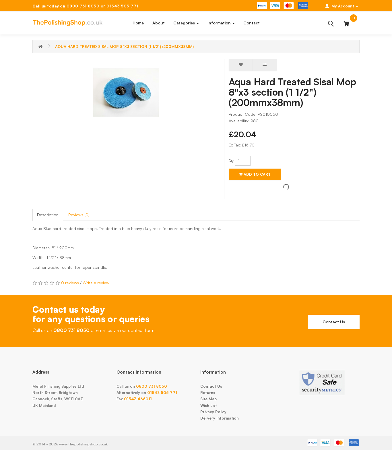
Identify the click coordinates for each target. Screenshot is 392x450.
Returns (207, 392)
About (158, 22)
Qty (231, 161)
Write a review (96, 282)
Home (138, 22)
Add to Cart (256, 174)
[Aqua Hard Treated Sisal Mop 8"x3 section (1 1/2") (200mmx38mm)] (126, 93)
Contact (251, 22)
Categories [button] (184, 22)
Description (48, 214)
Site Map (208, 399)
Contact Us (334, 321)
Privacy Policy (213, 412)
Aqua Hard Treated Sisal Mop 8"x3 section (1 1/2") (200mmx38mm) (124, 46)
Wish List (208, 405)
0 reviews (70, 282)
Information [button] (219, 22)
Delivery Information (219, 418)
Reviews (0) (79, 214)
